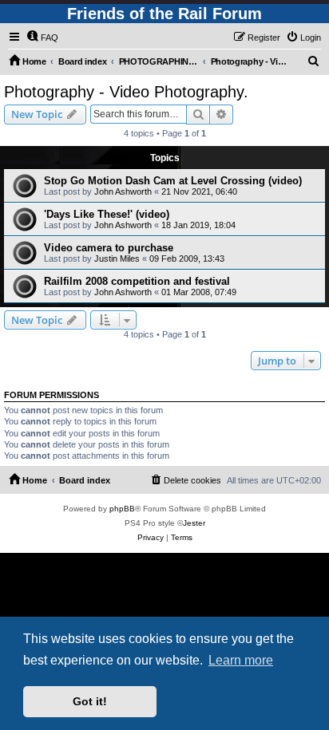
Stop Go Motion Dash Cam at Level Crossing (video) (173, 181)
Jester (194, 523)
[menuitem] (42, 37)
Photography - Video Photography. (126, 92)
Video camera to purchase (108, 248)
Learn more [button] (240, 660)
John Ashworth (123, 191)
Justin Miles (117, 258)
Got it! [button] (90, 701)
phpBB (122, 508)
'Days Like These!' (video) (106, 214)
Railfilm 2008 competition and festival (137, 281)
